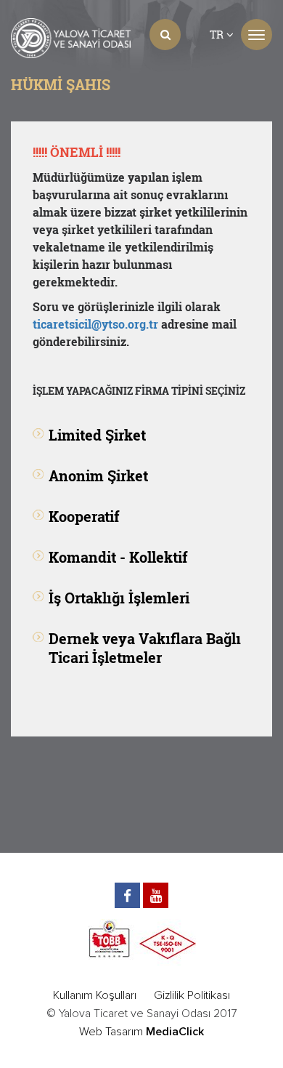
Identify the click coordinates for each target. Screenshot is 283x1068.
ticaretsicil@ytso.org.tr (95, 324)
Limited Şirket (97, 434)
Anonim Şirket (98, 475)
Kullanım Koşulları (94, 995)
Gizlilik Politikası (192, 995)
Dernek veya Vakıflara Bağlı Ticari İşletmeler (145, 648)
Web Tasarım (111, 1031)
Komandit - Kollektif (118, 556)
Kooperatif (84, 516)
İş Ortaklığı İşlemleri (119, 597)
